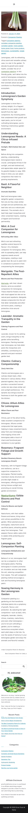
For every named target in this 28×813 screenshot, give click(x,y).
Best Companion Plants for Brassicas (13, 649)
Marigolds (4, 283)
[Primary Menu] (14, 4)
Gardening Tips (5, 759)
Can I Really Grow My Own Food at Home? (11, 735)
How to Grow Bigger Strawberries (11, 720)
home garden (18, 46)
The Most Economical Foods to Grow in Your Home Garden (13, 730)
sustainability (14, 51)
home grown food (7, 48)
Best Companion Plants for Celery (15, 653)
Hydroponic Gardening (8, 762)
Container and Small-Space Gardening (12, 753)
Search (3, 662)
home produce (19, 48)
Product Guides (5, 765)
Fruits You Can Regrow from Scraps (12, 718)
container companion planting (11, 43)
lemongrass (5, 51)
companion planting (13, 40)
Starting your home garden (9, 768)
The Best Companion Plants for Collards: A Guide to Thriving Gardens (13, 724)
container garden (7, 46)
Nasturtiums (8, 495)
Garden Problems (6, 756)
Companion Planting (15, 37)
